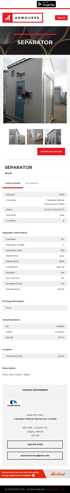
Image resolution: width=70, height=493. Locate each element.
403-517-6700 (35, 444)
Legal (62, 489)
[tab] (12, 183)
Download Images (51, 151)
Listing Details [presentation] (13, 183)
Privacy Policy (52, 489)
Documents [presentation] (32, 183)
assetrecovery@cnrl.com (35, 455)
